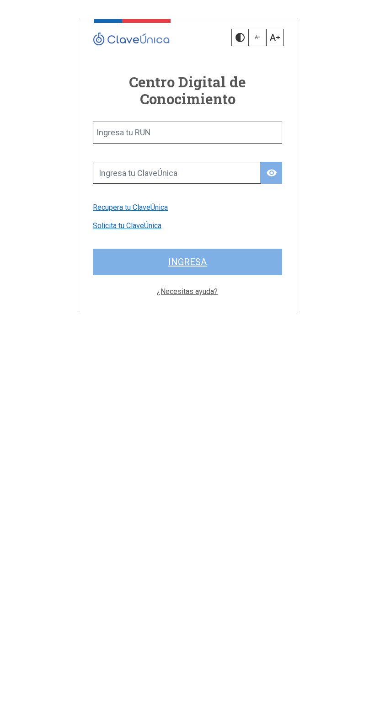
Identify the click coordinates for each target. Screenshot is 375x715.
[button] (240, 37)
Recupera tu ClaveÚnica (130, 207)
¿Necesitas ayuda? (187, 291)
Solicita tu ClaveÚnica (127, 225)
